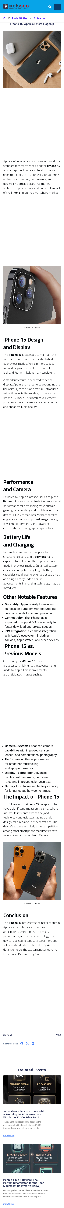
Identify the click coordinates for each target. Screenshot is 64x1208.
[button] (22, 1043)
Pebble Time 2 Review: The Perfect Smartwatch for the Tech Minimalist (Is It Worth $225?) (23, 1183)
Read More (8, 1135)
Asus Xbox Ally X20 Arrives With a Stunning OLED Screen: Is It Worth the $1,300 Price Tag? (24, 1114)
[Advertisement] (32, 127)
